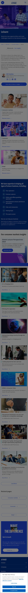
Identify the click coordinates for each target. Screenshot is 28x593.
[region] (14, 583)
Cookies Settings (14, 583)
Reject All (14, 586)
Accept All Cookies (13, 590)
